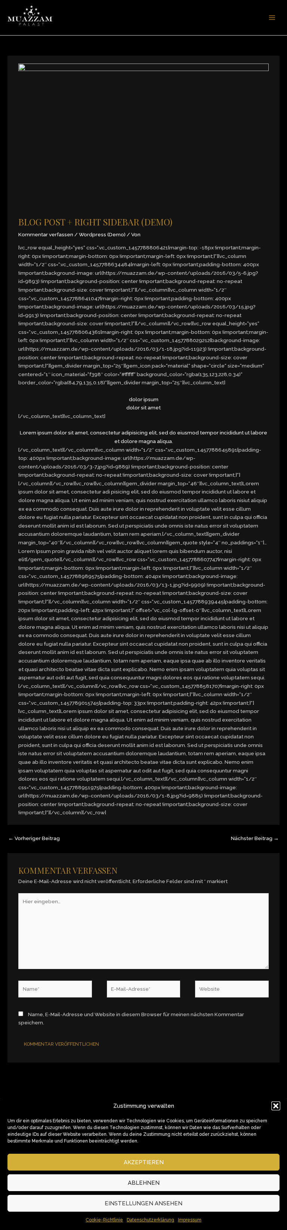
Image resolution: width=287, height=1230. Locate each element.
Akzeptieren (144, 1162)
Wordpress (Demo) (102, 234)
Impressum (189, 1220)
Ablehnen (144, 1183)
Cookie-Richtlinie (104, 1220)
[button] (276, 1106)
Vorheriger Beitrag (34, 838)
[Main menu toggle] (272, 17)
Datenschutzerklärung (150, 1220)
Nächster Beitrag (255, 838)
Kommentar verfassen (45, 234)
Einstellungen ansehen (143, 1203)
